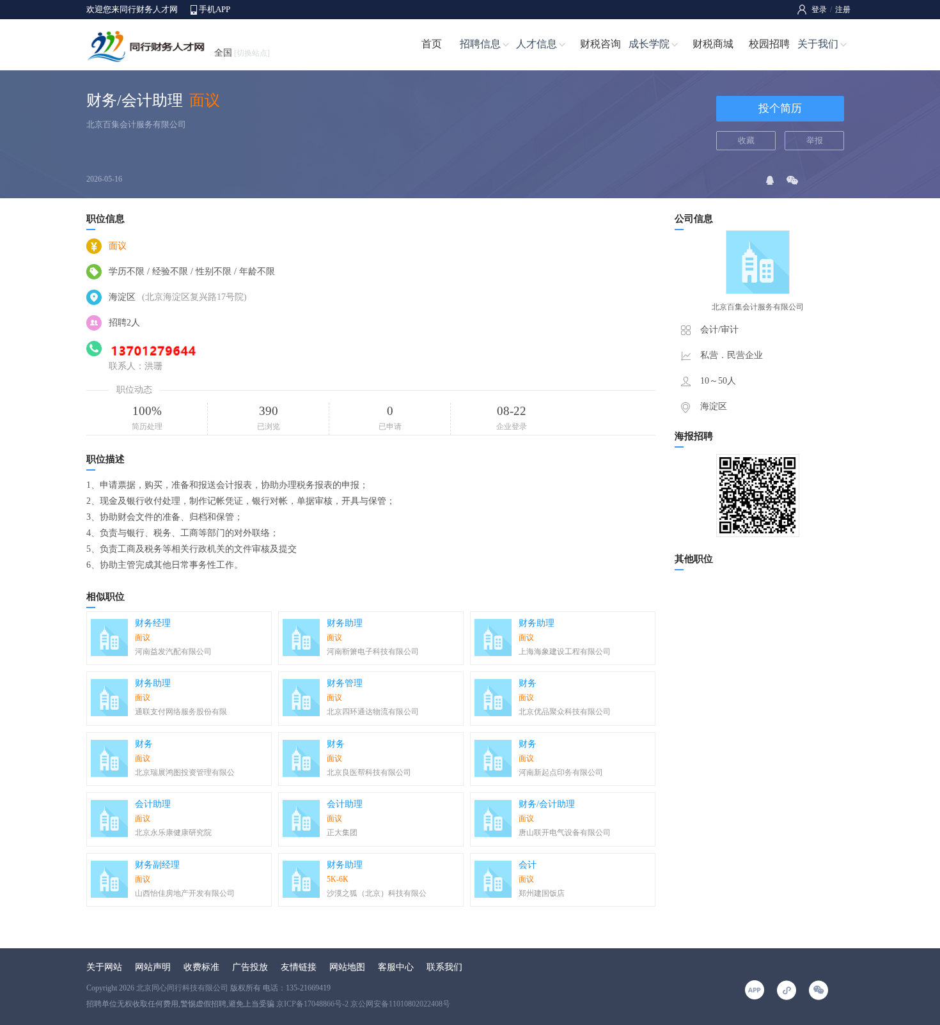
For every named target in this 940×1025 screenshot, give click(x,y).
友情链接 (299, 967)
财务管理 (345, 683)
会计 (528, 865)
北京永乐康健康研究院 (173, 832)
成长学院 (649, 43)
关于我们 (817, 43)
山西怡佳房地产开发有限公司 (185, 893)
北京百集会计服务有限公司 (136, 124)
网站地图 (347, 967)
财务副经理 (157, 865)
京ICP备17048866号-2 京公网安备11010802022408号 (363, 1003)
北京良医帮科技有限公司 (369, 772)
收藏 (746, 140)
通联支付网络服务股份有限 (181, 711)
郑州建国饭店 (542, 893)
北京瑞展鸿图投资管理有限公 (185, 772)
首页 (431, 43)
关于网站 (104, 967)
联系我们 (444, 967)
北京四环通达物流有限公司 (373, 711)
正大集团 (342, 832)
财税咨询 (600, 43)
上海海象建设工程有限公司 (565, 651)
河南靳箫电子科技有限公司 (373, 651)
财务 (528, 683)
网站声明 (153, 967)
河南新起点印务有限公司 (561, 772)
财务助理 (345, 623)
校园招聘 (769, 43)
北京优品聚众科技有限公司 (565, 711)
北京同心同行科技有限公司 (182, 987)
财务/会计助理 (547, 804)
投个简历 (780, 108)
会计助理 (153, 804)
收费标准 (201, 967)
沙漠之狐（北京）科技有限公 (377, 893)
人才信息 (536, 43)
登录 (819, 9)
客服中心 (396, 967)
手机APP (214, 9)
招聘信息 (480, 43)
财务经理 (153, 623)
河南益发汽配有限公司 (173, 651)
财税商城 (713, 43)
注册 (842, 9)
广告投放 (250, 967)
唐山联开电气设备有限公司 (565, 832)
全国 (242, 53)
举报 (814, 140)
